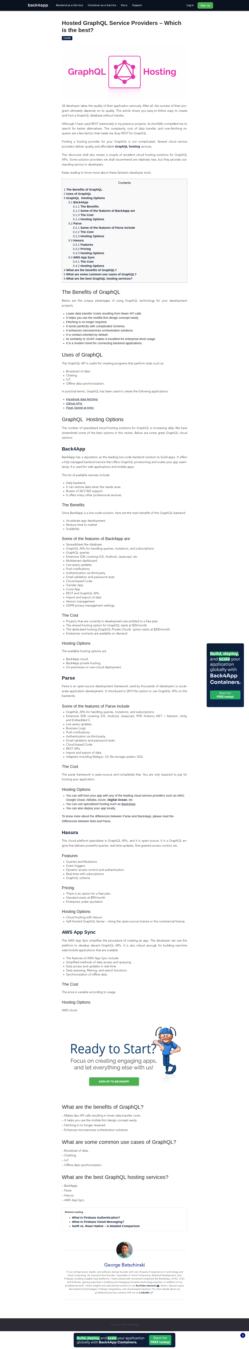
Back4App (78, 202)
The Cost (83, 215)
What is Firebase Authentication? (96, 1217)
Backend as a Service (69, 5)
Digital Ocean (117, 799)
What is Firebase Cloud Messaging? (98, 1222)
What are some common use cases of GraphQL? (100, 274)
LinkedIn (144, 1292)
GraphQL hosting (127, 146)
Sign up (205, 5)
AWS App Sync (81, 257)
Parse (75, 223)
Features (83, 244)
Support (137, 5)
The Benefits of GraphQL (83, 189)
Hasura (76, 240)
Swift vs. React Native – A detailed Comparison (106, 1226)
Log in (190, 5)
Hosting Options (88, 219)
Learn (67, 38)
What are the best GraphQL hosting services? (98, 278)
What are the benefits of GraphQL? (90, 270)
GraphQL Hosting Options (84, 198)
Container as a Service (102, 5)
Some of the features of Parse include (104, 227)
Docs (124, 5)
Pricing (82, 249)
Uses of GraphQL (77, 193)
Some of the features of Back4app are (104, 210)
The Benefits (86, 206)
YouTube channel (146, 1285)
